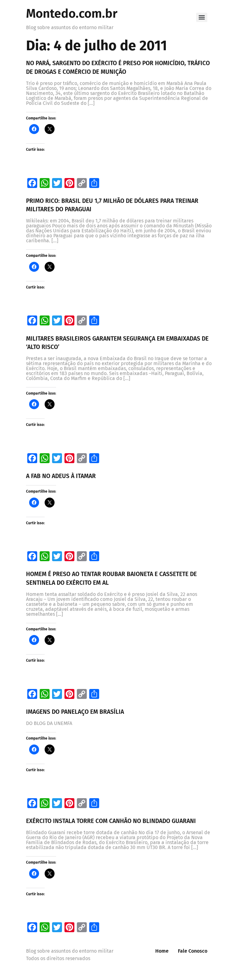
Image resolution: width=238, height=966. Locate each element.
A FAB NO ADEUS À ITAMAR (61, 476)
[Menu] (201, 17)
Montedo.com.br (71, 13)
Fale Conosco (192, 951)
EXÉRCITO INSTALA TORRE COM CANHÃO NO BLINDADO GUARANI (111, 821)
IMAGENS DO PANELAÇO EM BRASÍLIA (75, 711)
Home (162, 951)
